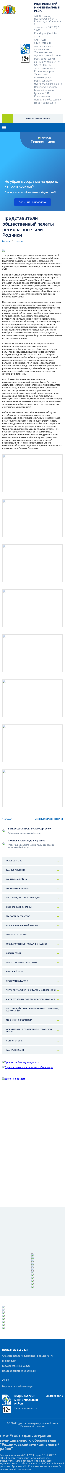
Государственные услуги (16, 1366)
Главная (6, 241)
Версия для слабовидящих (17, 1386)
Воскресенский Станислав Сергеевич (30, 828)
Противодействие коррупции (19, 1371)
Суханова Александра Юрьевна (26, 840)
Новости (19, 241)
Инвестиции (9, 1360)
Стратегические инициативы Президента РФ (27, 1355)
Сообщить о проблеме (32, 202)
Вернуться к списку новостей (49, 819)
